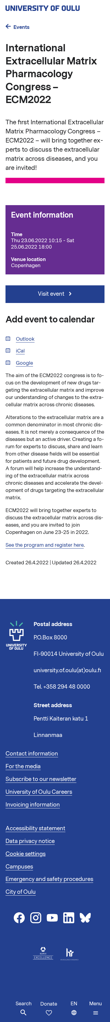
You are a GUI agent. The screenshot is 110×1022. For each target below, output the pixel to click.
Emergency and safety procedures (49, 879)
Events (21, 27)
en (78, 1011)
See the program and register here (45, 545)
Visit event (52, 294)
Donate (48, 1004)
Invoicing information (33, 805)
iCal (20, 351)
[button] (95, 1008)
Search (23, 1003)
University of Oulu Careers (39, 792)
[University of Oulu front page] (55, 6)
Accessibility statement (35, 828)
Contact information (32, 754)
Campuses (19, 867)
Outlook (25, 339)
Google (24, 363)
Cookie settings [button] (26, 854)
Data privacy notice (30, 841)
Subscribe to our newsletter (41, 779)
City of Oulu (21, 892)
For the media (23, 766)
